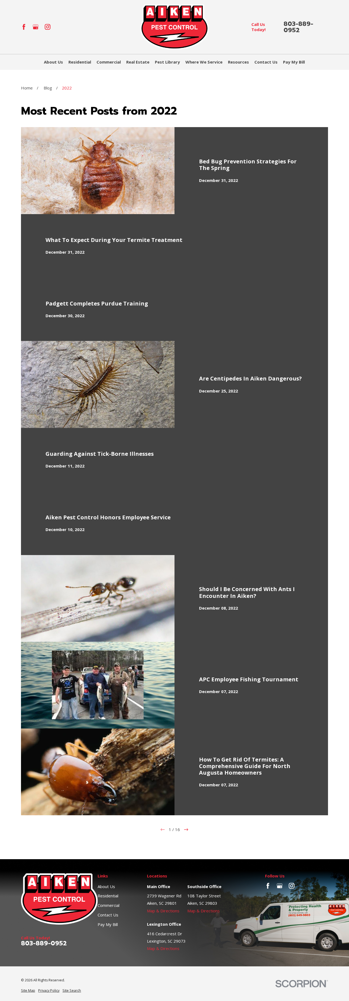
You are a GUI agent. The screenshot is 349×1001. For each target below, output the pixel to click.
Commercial (108, 905)
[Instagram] (47, 27)
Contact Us (108, 915)
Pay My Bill (108, 924)
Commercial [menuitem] (109, 62)
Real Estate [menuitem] (137, 62)
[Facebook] (24, 27)
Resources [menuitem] (238, 62)
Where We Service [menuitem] (203, 62)
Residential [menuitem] (79, 62)
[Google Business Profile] (35, 27)
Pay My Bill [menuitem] (294, 62)
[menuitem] (28, 991)
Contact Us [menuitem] (266, 62)
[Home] (174, 27)
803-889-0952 (298, 27)
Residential (108, 895)
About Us (106, 886)
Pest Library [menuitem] (167, 62)
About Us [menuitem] (53, 62)
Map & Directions (163, 910)
